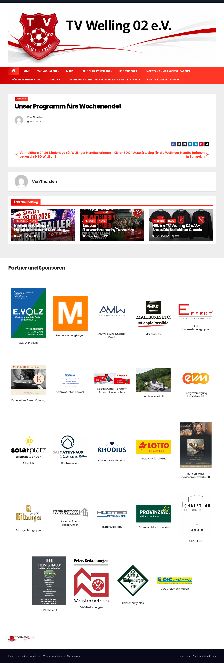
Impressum (184, 656)
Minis (70, 71)
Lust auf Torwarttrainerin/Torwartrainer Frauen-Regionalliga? (111, 230)
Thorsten (37, 117)
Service (55, 79)
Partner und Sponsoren (163, 79)
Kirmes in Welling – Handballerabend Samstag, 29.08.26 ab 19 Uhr (40, 230)
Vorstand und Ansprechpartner (168, 71)
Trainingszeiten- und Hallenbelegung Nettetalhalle (105, 79)
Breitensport (128, 71)
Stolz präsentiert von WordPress (25, 656)
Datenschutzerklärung (204, 656)
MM (39, 236)
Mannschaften (47, 71)
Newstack (57, 656)
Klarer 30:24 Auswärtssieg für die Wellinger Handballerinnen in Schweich (159, 154)
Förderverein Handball (27, 79)
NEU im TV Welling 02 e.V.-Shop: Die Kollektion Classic (177, 227)
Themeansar (73, 656)
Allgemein (21, 99)
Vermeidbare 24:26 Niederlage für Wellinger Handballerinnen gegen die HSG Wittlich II (65, 154)
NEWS (33, 221)
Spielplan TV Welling (96, 71)
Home (26, 71)
